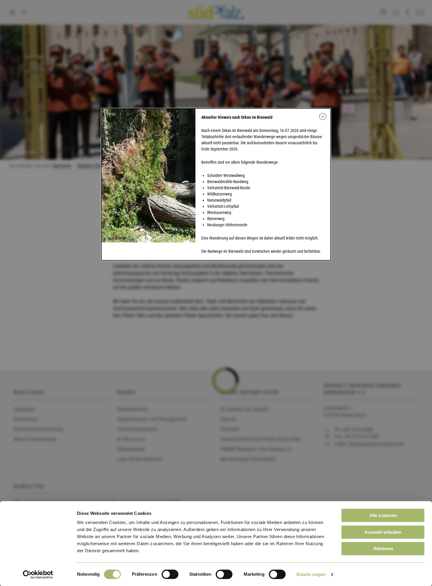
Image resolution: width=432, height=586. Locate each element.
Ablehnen (383, 548)
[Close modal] (322, 116)
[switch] (170, 574)
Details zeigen (311, 574)
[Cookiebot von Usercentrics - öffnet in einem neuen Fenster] (38, 574)
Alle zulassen (383, 515)
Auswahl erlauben (382, 532)
